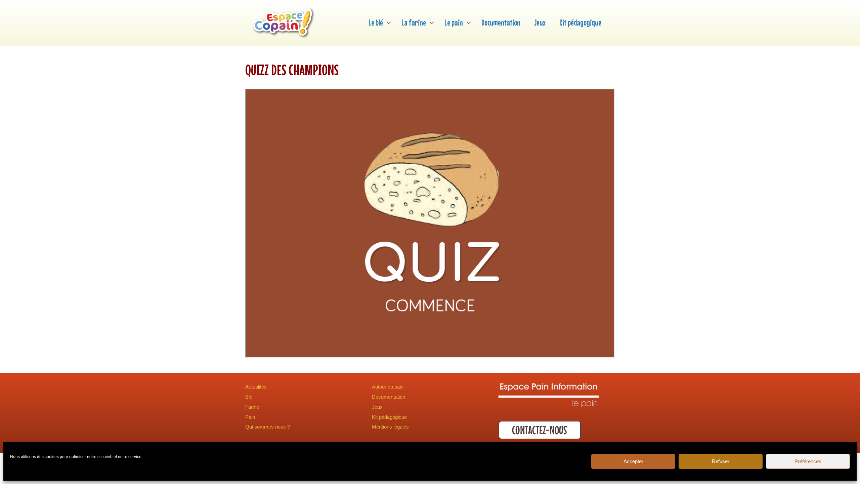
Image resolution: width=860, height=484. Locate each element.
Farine (252, 407)
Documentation (500, 22)
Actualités (256, 387)
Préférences (807, 461)
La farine (413, 22)
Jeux (540, 22)
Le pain (453, 22)
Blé (248, 397)
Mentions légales (390, 427)
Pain (250, 417)
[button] (388, 23)
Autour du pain (387, 387)
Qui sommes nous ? (267, 427)
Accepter (633, 461)
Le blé (376, 22)
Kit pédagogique (580, 22)
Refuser (720, 461)
